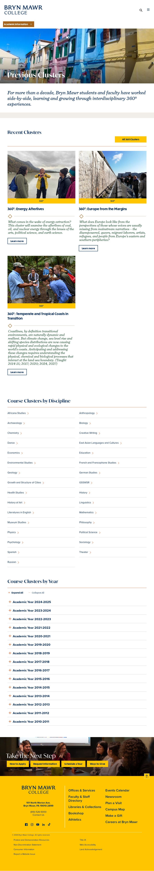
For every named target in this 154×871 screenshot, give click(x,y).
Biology (83, 423)
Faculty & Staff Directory (79, 798)
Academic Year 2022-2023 (32, 619)
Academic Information (16, 24)
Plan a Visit (113, 803)
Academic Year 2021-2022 (31, 627)
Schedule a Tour (73, 763)
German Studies (88, 473)
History (83, 492)
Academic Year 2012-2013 (31, 704)
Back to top (146, 775)
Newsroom (113, 796)
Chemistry (13, 433)
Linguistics (85, 502)
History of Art (15, 502)
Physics (12, 532)
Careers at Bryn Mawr (121, 821)
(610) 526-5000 (38, 812)
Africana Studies (17, 413)
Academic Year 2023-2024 (32, 610)
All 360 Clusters (130, 139)
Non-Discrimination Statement (27, 844)
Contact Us (38, 815)
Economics (14, 453)
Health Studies (16, 492)
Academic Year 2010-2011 (31, 721)
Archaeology (15, 423)
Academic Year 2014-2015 (31, 687)
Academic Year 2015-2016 (31, 679)
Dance (11, 443)
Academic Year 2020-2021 (31, 636)
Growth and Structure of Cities (24, 482)
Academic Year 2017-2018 (31, 661)
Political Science (88, 532)
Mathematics (86, 512)
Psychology (14, 542)
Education (84, 453)
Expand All (17, 592)
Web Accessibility (88, 844)
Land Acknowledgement (91, 849)
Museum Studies (17, 522)
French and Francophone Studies (97, 463)
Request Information (45, 763)
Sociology (84, 542)
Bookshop (76, 813)
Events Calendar (117, 790)
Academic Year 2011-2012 (31, 713)
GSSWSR (84, 482)
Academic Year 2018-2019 (31, 653)
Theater (83, 552)
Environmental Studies (20, 463)
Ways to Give (97, 763)
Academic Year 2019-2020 (31, 644)
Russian (12, 562)
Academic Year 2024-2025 (32, 602)
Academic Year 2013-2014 (31, 696)
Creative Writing (88, 433)
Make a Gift (113, 815)
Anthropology (87, 413)
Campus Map (115, 809)
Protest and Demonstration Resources (31, 840)
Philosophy (85, 522)
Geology (12, 473)
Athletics (74, 819)
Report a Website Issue (24, 854)
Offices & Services (81, 790)
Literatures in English (19, 512)
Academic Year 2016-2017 (31, 670)
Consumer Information (24, 849)
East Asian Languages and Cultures (99, 443)
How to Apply (18, 763)
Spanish (12, 552)
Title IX (83, 840)
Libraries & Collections (84, 806)
